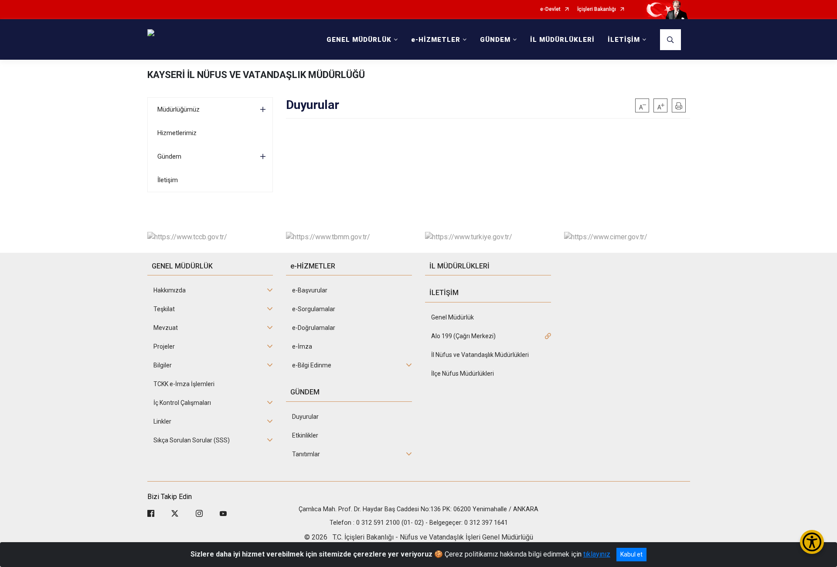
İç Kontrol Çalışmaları (182, 402)
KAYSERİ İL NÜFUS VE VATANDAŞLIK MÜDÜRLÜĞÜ (256, 74)
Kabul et (631, 554)
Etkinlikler (305, 435)
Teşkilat (164, 309)
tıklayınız (596, 554)
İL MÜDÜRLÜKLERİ (562, 40)
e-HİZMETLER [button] (435, 40)
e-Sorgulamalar (313, 309)
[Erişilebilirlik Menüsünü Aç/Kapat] (812, 542)
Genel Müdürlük (452, 317)
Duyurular (305, 416)
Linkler (162, 421)
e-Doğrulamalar (313, 327)
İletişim (167, 180)
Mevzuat (165, 327)
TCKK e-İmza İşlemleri (183, 383)
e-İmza (302, 346)
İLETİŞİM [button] (624, 40)
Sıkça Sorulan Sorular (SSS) (191, 440)
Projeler (164, 346)
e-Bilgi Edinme (311, 365)
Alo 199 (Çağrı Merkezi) (463, 336)
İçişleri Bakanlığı (596, 9)
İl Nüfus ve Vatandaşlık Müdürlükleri (480, 354)
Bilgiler (162, 365)
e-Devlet (550, 9)
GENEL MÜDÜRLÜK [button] (359, 40)
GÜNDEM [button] (495, 40)
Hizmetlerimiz (177, 133)
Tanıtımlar (306, 454)
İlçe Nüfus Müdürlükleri (462, 373)
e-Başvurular (309, 290)
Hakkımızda (169, 290)
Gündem (169, 156)
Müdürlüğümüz (178, 109)
